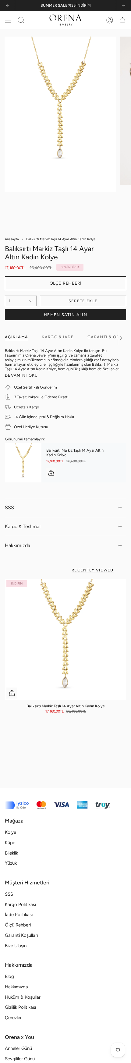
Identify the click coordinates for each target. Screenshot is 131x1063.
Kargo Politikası (20, 904)
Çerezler (13, 1017)
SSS (9, 507)
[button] (21, 20)
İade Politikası (19, 914)
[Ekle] (51, 473)
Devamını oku (21, 375)
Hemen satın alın (65, 314)
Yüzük (11, 863)
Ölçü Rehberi (18, 925)
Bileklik (11, 853)
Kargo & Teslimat (23, 526)
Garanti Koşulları (21, 935)
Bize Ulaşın (16, 945)
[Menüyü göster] (8, 20)
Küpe (10, 842)
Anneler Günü (18, 1048)
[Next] (123, 5)
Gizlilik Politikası (20, 1007)
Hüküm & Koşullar (23, 997)
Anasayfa (12, 239)
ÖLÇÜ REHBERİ (66, 283)
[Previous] (7, 5)
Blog (9, 976)
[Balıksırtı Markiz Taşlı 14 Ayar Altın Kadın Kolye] (23, 462)
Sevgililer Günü (20, 1058)
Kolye (10, 832)
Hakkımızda (17, 545)
